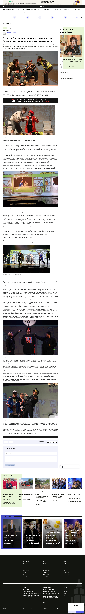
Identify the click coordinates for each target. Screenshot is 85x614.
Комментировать (10, 465)
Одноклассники (67, 597)
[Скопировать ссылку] (56, 442)
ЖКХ (24, 565)
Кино (65, 566)
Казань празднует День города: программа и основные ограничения (58, 492)
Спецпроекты (66, 574)
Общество (25, 563)
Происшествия (26, 570)
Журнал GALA (67, 559)
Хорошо (80, 612)
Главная (4, 23)
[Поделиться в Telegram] (53, 442)
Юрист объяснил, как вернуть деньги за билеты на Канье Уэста (52, 10)
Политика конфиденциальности (29, 600)
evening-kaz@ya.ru (29, 591)
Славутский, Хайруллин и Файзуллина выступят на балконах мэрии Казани (11, 10)
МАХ (64, 599)
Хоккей (44, 563)
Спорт (45, 559)
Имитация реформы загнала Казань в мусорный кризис (42, 492)
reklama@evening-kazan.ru (51, 591)
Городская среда (26, 561)
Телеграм (65, 593)
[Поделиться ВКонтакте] (48, 442)
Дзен (65, 595)
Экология (25, 578)
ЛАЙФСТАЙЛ (7, 516)
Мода (65, 561)
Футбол (44, 561)
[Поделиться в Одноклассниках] (50, 442)
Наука (24, 574)
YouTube (65, 591)
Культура (9, 23)
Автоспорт (45, 568)
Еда (64, 570)
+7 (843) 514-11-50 (30, 589)
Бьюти (65, 563)
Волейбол (45, 565)
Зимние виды (45, 572)
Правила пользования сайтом (29, 599)
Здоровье (65, 565)
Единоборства (46, 574)
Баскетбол (45, 566)
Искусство (66, 568)
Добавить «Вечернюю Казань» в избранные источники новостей (31, 437)
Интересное (45, 576)
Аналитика (25, 579)
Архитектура (66, 572)
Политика (25, 566)
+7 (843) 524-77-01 (50, 589)
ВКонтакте (66, 589)
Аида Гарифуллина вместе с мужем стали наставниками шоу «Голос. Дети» (32, 10)
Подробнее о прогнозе (6, 17)
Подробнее (72, 612)
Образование (25, 576)
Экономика (25, 568)
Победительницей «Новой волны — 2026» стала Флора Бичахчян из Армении (73, 10)
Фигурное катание (46, 570)
